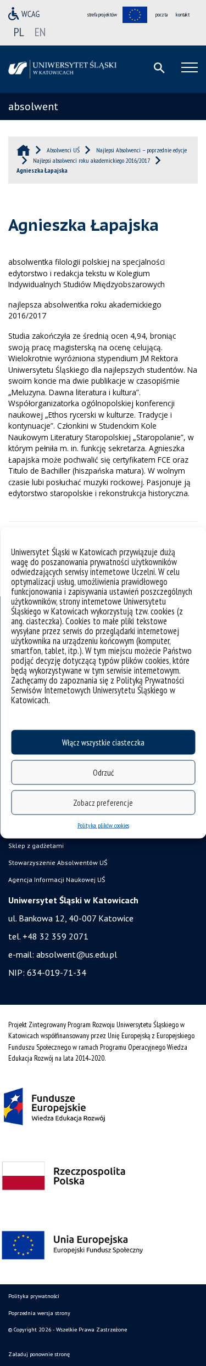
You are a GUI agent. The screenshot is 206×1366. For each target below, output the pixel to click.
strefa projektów (102, 14)
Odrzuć (103, 772)
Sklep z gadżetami (36, 845)
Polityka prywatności (33, 1296)
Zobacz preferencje (103, 802)
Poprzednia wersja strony (39, 1313)
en (40, 31)
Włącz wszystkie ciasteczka (103, 742)
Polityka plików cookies (103, 825)
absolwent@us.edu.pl (76, 954)
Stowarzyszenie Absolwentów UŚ (57, 862)
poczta (161, 14)
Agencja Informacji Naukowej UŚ (56, 879)
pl (19, 31)
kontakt (183, 14)
